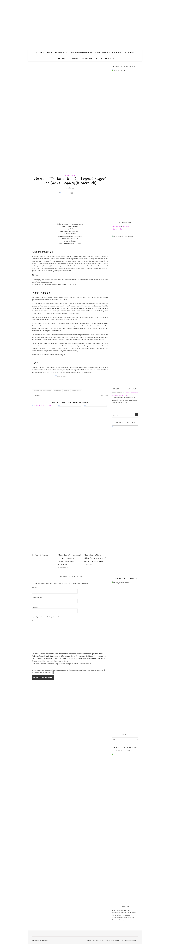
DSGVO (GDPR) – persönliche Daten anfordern (123, 940)
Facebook (117, 226)
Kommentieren (37, 621)
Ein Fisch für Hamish (40, 555)
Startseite (39, 52)
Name (34, 587)
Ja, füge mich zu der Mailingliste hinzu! (46, 617)
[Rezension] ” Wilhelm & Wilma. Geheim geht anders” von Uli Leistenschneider (95, 558)
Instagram (126, 226)
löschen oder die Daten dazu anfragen (63, 658)
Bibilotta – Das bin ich (57, 52)
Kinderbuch (70, 175)
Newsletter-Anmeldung (81, 52)
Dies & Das (62, 58)
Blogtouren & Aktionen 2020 (108, 52)
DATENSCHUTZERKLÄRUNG (101, 940)
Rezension (66, 390)
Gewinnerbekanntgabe (82, 58)
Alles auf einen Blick (105, 58)
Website (35, 607)
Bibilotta (38, 395)
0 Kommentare (103, 395)
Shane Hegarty (76, 390)
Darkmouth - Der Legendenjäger (42, 390)
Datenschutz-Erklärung (60, 661)
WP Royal (45, 940)
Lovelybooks (118, 229)
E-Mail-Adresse (37, 597)
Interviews (129, 52)
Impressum (89, 940)
